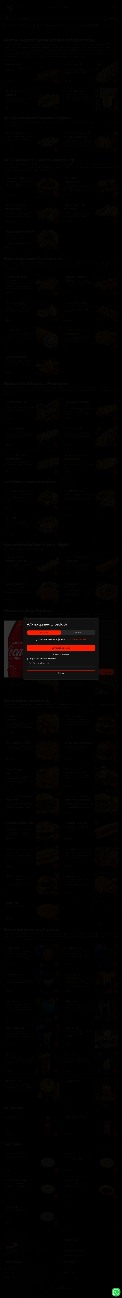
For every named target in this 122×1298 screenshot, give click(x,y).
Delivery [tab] (44, 633)
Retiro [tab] (78, 633)
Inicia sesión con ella (76, 640)
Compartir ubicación (61, 648)
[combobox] (63, 663)
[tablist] (61, 632)
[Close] (95, 622)
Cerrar (61, 673)
